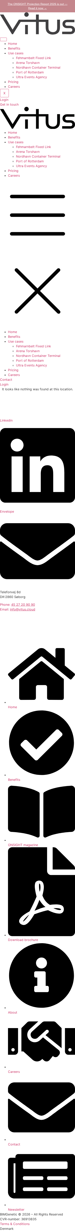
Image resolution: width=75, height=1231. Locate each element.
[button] (37, 253)
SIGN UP (10, 640)
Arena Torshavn (28, 63)
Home (12, 44)
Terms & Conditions (15, 1224)
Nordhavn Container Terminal (38, 67)
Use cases (15, 53)
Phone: (17, 605)
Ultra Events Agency (31, 77)
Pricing (13, 82)
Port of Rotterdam (30, 72)
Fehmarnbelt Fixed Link (33, 58)
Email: (17, 609)
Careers (14, 87)
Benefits (14, 48)
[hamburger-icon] (3, 39)
